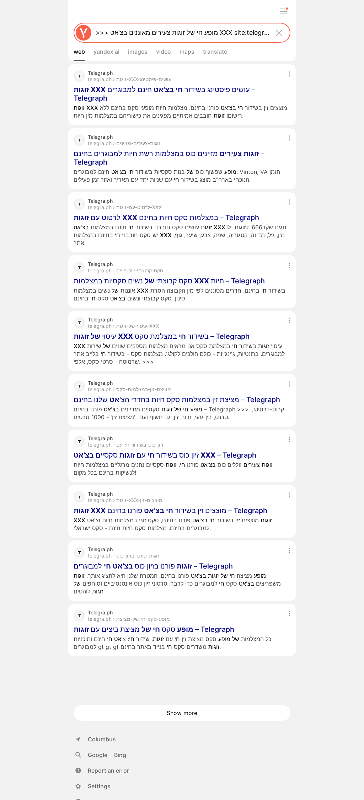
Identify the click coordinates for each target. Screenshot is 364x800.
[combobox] (180, 32)
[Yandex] (83, 33)
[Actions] (289, 74)
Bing (120, 754)
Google (97, 754)
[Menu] (283, 11)
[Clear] (279, 32)
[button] (102, 770)
